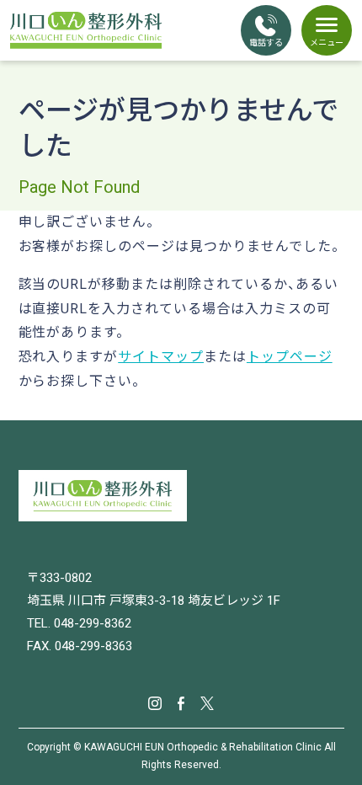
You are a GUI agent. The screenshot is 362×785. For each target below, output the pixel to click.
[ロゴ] (181, 495)
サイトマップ (161, 357)
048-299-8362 (92, 623)
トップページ (290, 357)
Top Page (328, 742)
